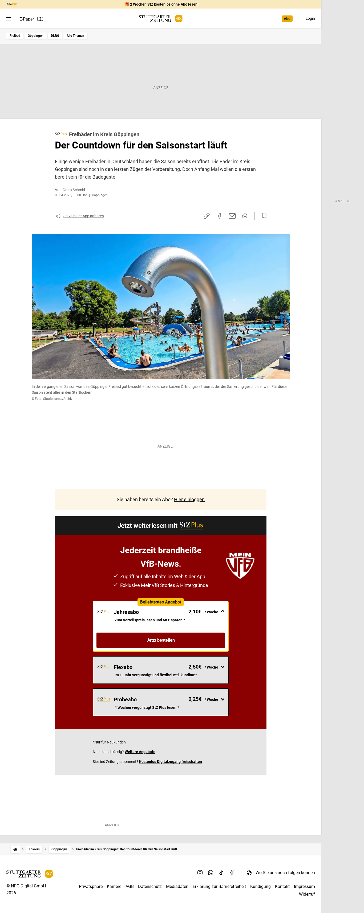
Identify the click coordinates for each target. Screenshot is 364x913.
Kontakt (282, 886)
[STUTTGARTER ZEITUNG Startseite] (161, 18)
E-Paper (26, 19)
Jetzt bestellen (161, 640)
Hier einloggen (189, 499)
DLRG (55, 36)
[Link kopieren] (206, 216)
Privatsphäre (91, 886)
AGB (130, 886)
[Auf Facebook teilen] (219, 216)
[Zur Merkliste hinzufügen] (262, 216)
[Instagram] (200, 872)
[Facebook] (232, 872)
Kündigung (260, 886)
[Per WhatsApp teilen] (245, 216)
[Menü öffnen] (8, 19)
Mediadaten (177, 886)
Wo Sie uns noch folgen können (285, 872)
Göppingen (35, 36)
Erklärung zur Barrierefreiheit (219, 886)
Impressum (304, 886)
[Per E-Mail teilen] (232, 216)
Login (310, 18)
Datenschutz (150, 886)
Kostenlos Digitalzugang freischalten (170, 761)
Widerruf (307, 894)
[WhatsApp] (211, 872)
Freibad (15, 36)
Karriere (114, 886)
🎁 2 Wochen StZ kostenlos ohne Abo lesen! (162, 4)
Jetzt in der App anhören (83, 216)
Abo (287, 19)
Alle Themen (75, 36)
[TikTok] (221, 872)
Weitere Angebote (140, 752)
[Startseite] (15, 849)
